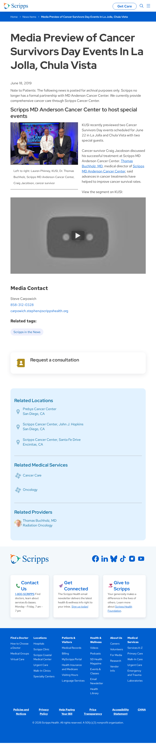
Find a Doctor (19, 638)
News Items (29, 17)
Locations (40, 638)
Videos (94, 647)
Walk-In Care (135, 659)
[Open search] (141, 6)
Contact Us (30, 586)
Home (14, 17)
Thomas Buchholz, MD (40, 520)
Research (115, 660)
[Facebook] (95, 558)
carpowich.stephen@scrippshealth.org (39, 311)
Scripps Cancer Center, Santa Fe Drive (52, 439)
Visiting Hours (70, 675)
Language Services (73, 680)
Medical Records (71, 647)
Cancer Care (32, 475)
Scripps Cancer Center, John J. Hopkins (53, 424)
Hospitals (38, 643)
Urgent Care (40, 665)
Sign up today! (80, 606)
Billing (65, 653)
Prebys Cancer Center (39, 409)
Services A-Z (134, 647)
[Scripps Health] (16, 6)
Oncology (30, 489)
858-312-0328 (22, 305)
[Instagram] (132, 558)
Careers (114, 643)
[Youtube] (141, 558)
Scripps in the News (27, 332)
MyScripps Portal (72, 659)
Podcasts (95, 653)
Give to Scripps (122, 586)
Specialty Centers (43, 676)
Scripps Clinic (41, 649)
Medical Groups (19, 653)
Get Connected (76, 586)
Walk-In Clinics (42, 670)
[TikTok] (122, 558)
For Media (116, 655)
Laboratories (134, 680)
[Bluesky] (113, 558)
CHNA (142, 709)
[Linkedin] (104, 558)
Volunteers (116, 649)
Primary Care (135, 653)
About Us (116, 638)
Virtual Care (17, 659)
